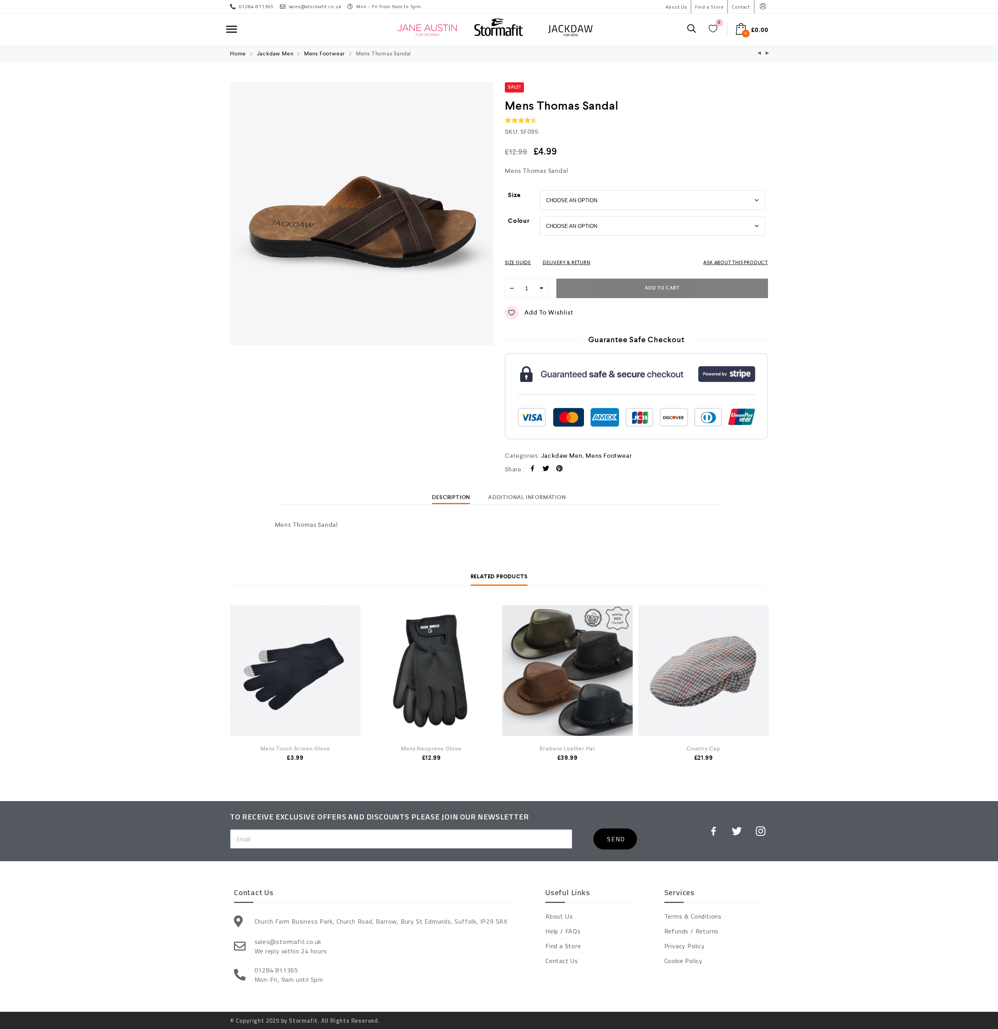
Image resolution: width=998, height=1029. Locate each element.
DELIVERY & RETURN (567, 262)
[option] (361, 213)
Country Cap (703, 748)
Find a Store (709, 7)
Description (451, 497)
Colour (519, 221)
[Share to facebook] (533, 470)
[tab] (451, 497)
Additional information (527, 497)
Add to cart (662, 288)
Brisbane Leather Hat (567, 748)
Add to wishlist (548, 312)
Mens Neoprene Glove (431, 748)
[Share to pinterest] (560, 470)
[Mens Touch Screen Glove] (295, 670)
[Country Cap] (703, 670)
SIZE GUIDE (518, 262)
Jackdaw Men (275, 53)
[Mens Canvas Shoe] (759, 53)
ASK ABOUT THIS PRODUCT (735, 262)
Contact (741, 7)
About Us (676, 7)
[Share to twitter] (546, 470)
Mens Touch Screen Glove (295, 748)
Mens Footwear (324, 53)
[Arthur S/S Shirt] (767, 53)
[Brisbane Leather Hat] (567, 672)
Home (238, 53)
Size (514, 195)
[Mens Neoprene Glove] (431, 670)
